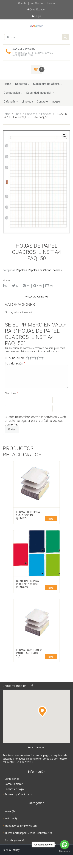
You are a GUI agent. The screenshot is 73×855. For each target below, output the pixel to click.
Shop (18, 114)
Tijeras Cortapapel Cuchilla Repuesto (26, 832)
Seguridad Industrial (38, 92)
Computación (12, 92)
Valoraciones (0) (36, 296)
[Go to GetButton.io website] (64, 851)
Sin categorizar (13, 840)
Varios (8, 818)
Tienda (51, 3)
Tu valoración (15, 363)
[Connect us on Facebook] (33, 686)
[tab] (36, 296)
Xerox (8, 811)
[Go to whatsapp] (64, 844)
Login (38, 16)
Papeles (46, 114)
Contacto (42, 101)
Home (7, 84)
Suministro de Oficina (46, 84)
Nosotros (21, 84)
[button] (42, 712)
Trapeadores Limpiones (18, 825)
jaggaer (56, 101)
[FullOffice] (36, 26)
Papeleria (31, 114)
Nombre (11, 393)
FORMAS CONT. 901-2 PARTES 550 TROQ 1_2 (29, 653)
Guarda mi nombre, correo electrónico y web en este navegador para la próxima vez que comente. (35, 420)
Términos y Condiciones (18, 794)
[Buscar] (65, 37)
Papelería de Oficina (39, 270)
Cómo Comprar (14, 784)
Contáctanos (12, 778)
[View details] (36, 484)
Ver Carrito (37, 3)
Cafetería (9, 101)
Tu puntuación (14, 358)
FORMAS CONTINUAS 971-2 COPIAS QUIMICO (28, 515)
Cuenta (22, 3)
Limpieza (27, 101)
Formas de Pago (14, 789)
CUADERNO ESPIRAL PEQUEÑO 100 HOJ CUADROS (28, 584)
